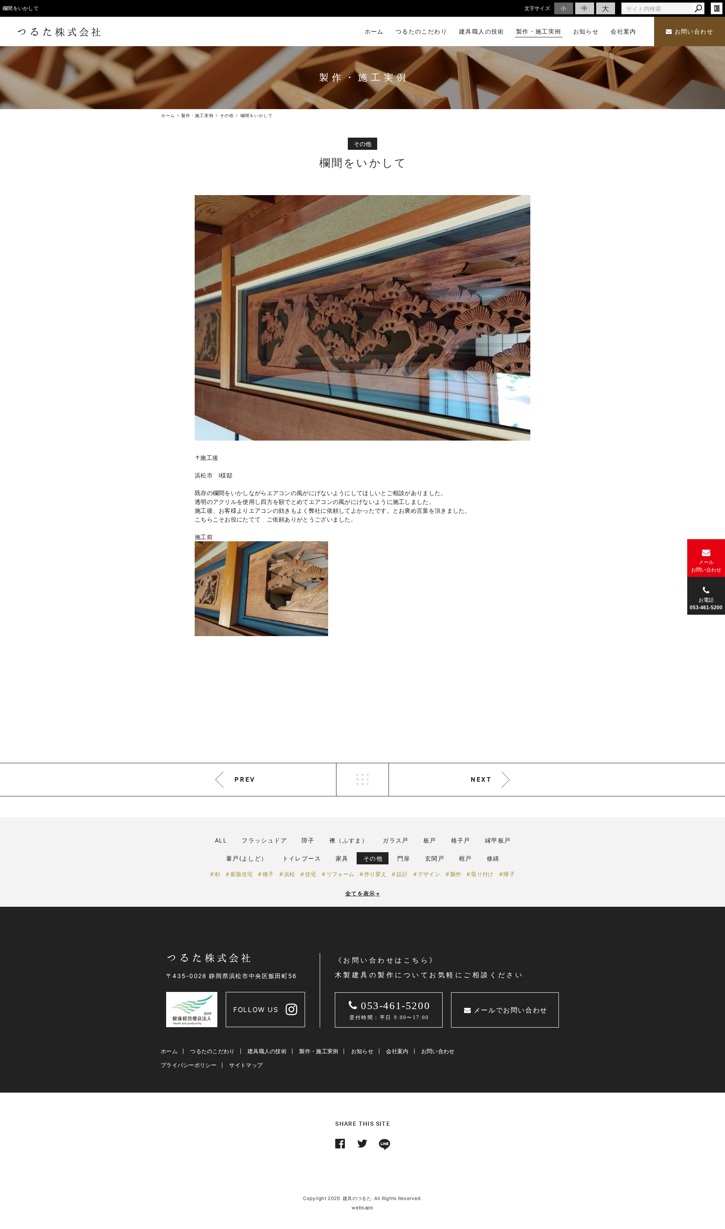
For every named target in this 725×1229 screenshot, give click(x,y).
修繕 (493, 858)
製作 (456, 874)
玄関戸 (434, 858)
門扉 (403, 858)
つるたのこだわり (212, 1051)
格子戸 (460, 840)
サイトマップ (246, 1065)
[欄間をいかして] (362, 317)
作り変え (375, 874)
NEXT (481, 779)
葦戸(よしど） (247, 858)
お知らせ (362, 1051)
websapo (362, 1208)
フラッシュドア (264, 840)
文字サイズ (537, 8)
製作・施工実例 (318, 1051)
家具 (342, 858)
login (716, 8)
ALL (221, 840)
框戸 (465, 858)
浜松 (289, 874)
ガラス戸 (396, 840)
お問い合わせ (692, 32)
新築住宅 (241, 874)
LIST (362, 779)
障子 (308, 840)
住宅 (310, 874)
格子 (268, 874)
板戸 (429, 840)
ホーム (169, 1051)
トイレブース (301, 858)
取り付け (482, 874)
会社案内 (397, 1051)
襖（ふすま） (348, 840)
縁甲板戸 (498, 840)
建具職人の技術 (267, 1051)
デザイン (429, 874)
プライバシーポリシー (188, 1065)
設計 (402, 874)
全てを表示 (362, 893)
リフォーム (340, 874)
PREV (245, 779)
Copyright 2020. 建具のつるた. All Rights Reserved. (362, 1198)
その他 (373, 858)
